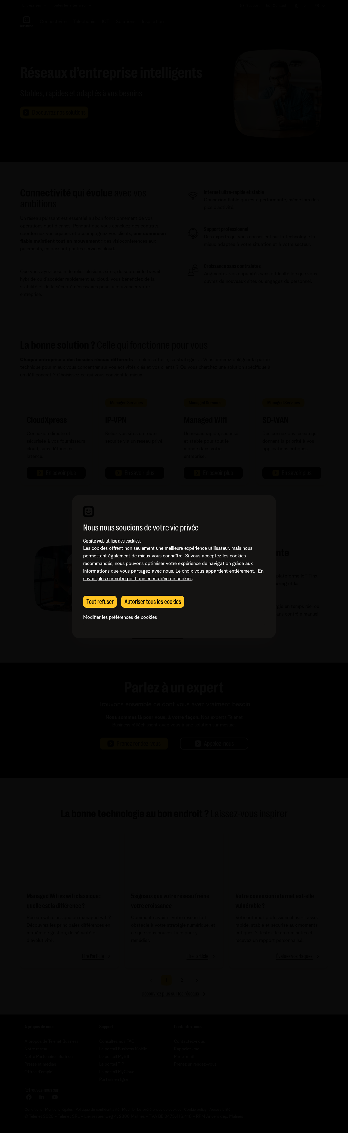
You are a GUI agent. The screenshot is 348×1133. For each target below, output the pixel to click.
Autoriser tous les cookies (153, 601)
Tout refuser (100, 601)
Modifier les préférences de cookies (120, 617)
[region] (174, 566)
